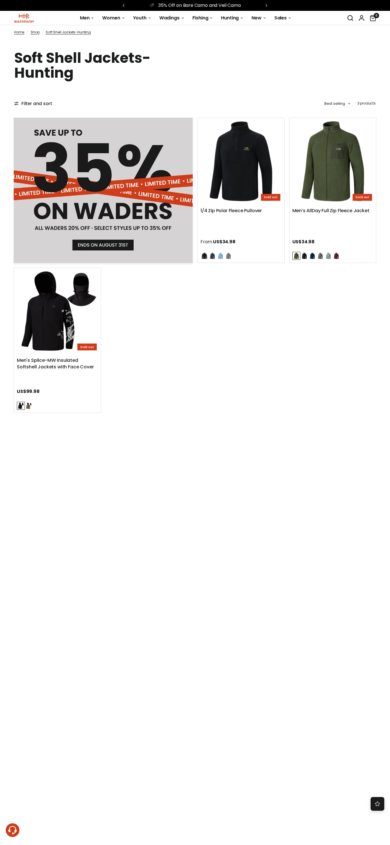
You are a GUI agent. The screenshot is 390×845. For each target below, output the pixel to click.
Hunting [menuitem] (230, 18)
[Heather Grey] (228, 256)
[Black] (204, 256)
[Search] (350, 18)
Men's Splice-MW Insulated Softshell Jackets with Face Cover (55, 363)
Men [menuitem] (85, 18)
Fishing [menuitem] (200, 18)
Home (19, 32)
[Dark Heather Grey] (320, 256)
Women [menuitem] (111, 18)
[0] (371, 18)
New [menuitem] (257, 18)
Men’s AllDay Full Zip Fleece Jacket (330, 211)
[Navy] (212, 256)
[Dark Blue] (312, 256)
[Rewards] (377, 804)
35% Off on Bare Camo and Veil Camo (199, 5)
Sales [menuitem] (280, 18)
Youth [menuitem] (139, 18)
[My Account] (361, 18)
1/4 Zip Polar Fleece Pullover (231, 211)
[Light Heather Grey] (328, 256)
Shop (35, 32)
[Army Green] (296, 256)
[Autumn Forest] (29, 406)
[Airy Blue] (220, 256)
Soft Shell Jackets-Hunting (68, 32)
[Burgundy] (336, 256)
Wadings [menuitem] (169, 18)
